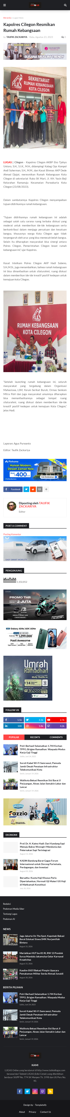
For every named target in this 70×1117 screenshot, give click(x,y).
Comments (56, 737)
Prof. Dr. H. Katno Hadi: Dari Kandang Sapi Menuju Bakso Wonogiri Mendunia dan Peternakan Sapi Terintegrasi (42, 847)
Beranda (7, 17)
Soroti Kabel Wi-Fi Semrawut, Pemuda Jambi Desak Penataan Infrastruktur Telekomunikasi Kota (40, 766)
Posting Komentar (12, 534)
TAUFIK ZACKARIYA (34, 504)
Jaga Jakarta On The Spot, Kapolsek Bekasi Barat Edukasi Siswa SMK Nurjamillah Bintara (42, 939)
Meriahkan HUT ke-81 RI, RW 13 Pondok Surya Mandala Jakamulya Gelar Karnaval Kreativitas (41, 956)
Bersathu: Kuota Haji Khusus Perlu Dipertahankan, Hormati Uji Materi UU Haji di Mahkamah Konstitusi (43, 881)
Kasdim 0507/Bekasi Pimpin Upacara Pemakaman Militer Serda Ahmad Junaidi (41, 972)
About (22, 1112)
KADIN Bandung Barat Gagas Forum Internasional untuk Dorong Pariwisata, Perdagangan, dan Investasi (40, 864)
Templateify (41, 1105)
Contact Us (45, 1112)
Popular (14, 737)
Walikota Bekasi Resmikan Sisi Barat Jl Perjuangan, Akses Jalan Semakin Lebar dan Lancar (43, 783)
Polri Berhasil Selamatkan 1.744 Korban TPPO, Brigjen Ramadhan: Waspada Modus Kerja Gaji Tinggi (42, 749)
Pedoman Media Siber (13, 908)
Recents (35, 737)
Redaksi (7, 903)
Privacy (32, 1112)
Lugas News (18, 17)
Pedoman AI (9, 919)
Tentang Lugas (10, 914)
